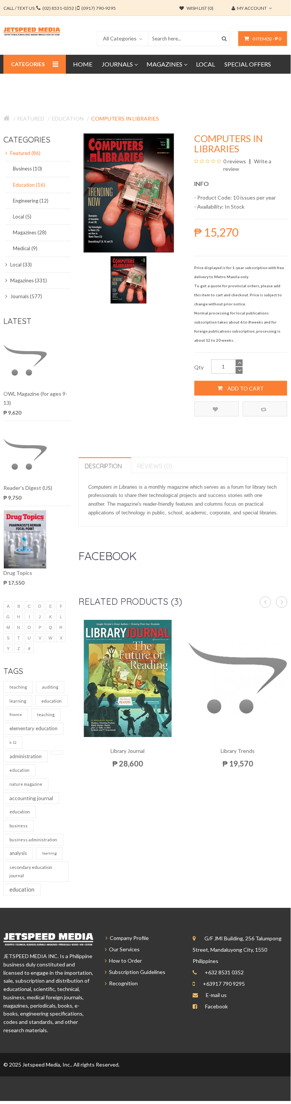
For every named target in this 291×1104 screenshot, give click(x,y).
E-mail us (216, 995)
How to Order (124, 960)
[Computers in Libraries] (128, 279)
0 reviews (234, 161)
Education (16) (29, 185)
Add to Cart (245, 388)
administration (25, 756)
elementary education (33, 728)
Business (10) (27, 169)
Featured (30, 118)
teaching (18, 686)
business (18, 825)
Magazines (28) (30, 232)
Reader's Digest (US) (27, 488)
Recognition (122, 983)
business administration (33, 839)
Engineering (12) (30, 201)
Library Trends (238, 751)
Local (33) (20, 265)
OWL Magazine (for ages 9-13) (35, 398)
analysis (18, 853)
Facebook (216, 1006)
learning (17, 700)
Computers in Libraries (125, 118)
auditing (50, 686)
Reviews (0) (154, 466)
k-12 (12, 742)
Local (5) (22, 217)
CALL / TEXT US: (59, 8)
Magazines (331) (28, 280)
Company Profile (128, 938)
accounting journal (31, 798)
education (51, 701)
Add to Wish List (216, 409)
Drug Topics (17, 573)
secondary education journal (30, 871)
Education (68, 118)
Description (103, 466)
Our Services (123, 949)
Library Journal (127, 751)
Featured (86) (24, 153)
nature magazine (25, 784)
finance (15, 714)
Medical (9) (25, 248)
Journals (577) (25, 296)
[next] (281, 602)
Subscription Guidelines (136, 972)
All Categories (120, 38)
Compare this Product (265, 409)
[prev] (265, 602)
